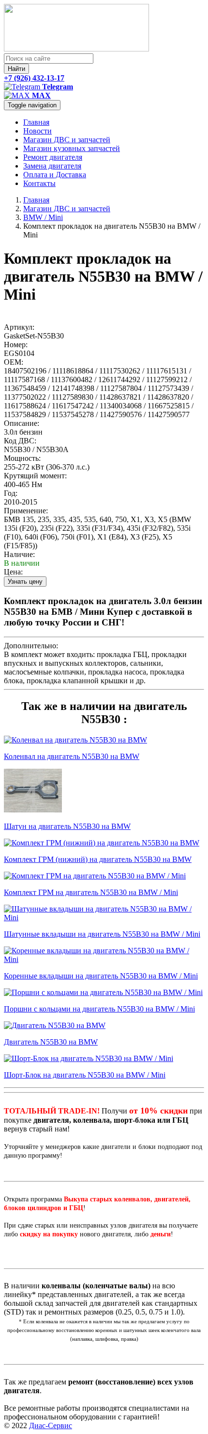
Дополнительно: (31, 645)
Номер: (16, 344)
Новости (37, 131)
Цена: (13, 572)
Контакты (39, 183)
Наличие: (19, 554)
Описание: (21, 423)
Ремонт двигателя (52, 157)
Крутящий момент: (35, 476)
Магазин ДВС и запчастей (66, 139)
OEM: (13, 362)
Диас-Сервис (50, 1425)
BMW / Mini (43, 217)
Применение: (26, 510)
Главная (36, 122)
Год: (10, 493)
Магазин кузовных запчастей (71, 148)
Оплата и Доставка (54, 174)
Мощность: (22, 458)
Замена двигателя (52, 166)
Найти (16, 68)
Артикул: (19, 327)
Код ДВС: (20, 441)
